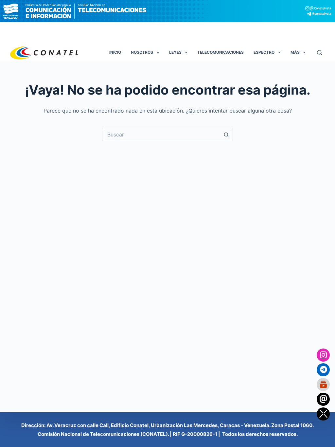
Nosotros (142, 52)
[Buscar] (319, 52)
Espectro (264, 52)
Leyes (175, 52)
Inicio (115, 52)
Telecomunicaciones (220, 52)
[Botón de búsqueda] (226, 134)
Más (295, 52)
